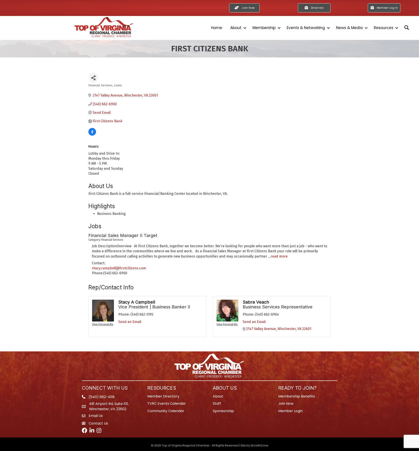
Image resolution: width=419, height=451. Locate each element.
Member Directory (163, 396)
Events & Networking (306, 27)
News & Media (349, 27)
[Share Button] (93, 78)
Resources (383, 27)
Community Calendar (165, 410)
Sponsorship (223, 410)
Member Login (290, 410)
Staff (217, 403)
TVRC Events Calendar (166, 403)
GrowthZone (259, 445)
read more (279, 256)
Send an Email (129, 322)
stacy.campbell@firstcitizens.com (119, 268)
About (235, 27)
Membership (264, 27)
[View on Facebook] (92, 134)
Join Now (286, 403)
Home (216, 27)
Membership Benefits (296, 396)
